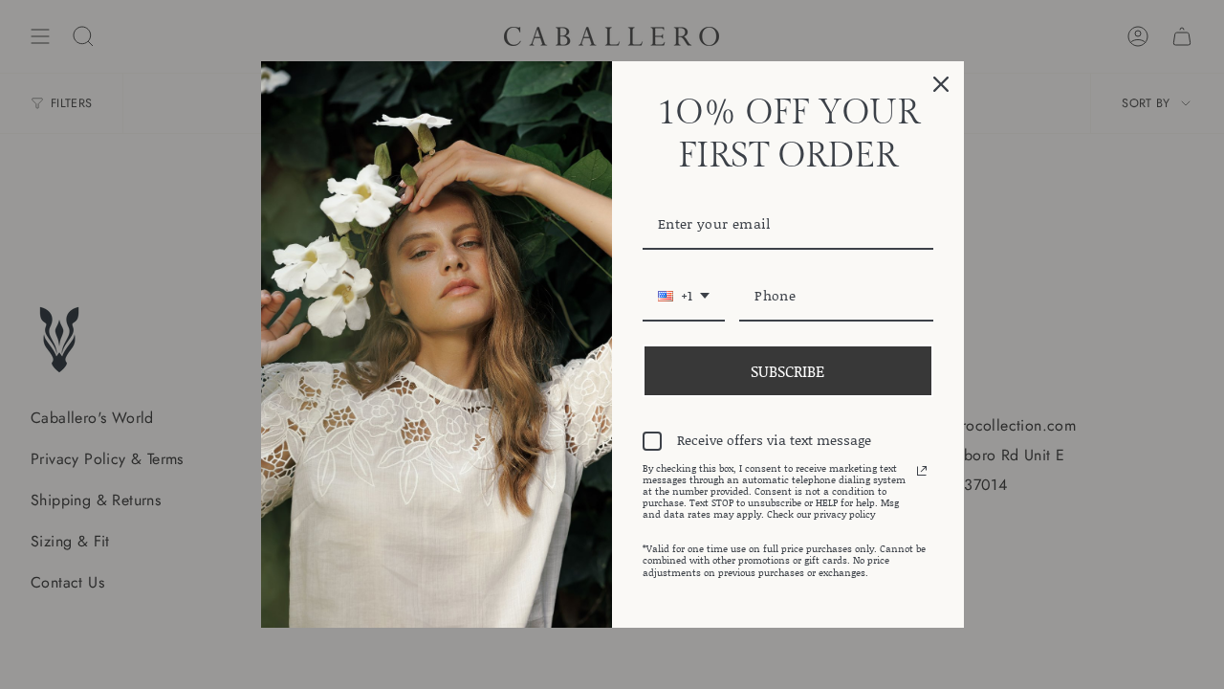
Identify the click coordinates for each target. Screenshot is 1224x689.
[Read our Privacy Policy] (921, 470)
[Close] (941, 84)
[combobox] (684, 297)
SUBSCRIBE (787, 371)
